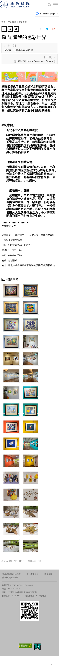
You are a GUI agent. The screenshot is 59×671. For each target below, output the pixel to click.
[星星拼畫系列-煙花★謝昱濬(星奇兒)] (11, 308)
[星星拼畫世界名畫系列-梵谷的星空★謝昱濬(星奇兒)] (11, 291)
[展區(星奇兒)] (30, 342)
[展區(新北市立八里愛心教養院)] (11, 546)
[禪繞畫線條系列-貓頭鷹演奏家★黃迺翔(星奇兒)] (30, 325)
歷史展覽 (23, 22)
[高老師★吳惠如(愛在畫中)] (11, 444)
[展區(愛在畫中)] (30, 444)
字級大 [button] (16, 29)
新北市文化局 (32, 574)
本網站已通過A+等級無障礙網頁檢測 (25, 646)
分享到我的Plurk (53, 29)
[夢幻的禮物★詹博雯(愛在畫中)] (30, 393)
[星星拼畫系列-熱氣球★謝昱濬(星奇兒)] (30, 291)
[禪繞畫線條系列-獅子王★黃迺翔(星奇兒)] (11, 342)
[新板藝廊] (18, 4)
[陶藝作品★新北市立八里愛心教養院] (11, 478)
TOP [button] (52, 664)
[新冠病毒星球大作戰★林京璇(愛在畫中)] (11, 427)
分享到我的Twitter (47, 29)
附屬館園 (48, 574)
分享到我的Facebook (41, 29)
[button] (53, 4)
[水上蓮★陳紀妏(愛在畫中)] (11, 410)
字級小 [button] (4, 29)
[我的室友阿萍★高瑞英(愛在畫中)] (30, 427)
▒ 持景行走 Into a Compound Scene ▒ (34, 59)
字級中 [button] (10, 29)
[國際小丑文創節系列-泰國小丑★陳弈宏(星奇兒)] (11, 325)
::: (0, 12)
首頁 (3, 22)
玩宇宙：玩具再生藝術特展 (18, 47)
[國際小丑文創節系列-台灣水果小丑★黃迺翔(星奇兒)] (30, 308)
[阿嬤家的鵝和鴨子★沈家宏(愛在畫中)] (30, 410)
